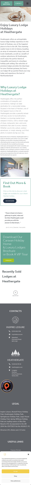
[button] (28, 454)
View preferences (15, 481)
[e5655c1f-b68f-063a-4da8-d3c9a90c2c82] (6, 380)
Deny (15, 476)
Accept (15, 471)
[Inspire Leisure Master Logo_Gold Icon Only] (15, 317)
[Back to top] (15, 291)
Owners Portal (15, 450)
